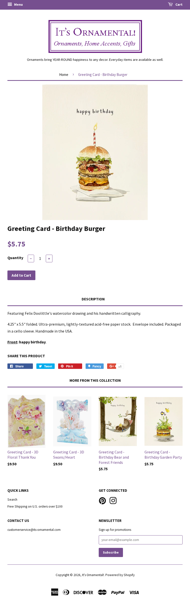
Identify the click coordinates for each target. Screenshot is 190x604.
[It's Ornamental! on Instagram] (113, 500)
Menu (18, 4)
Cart (179, 4)
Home (63, 74)
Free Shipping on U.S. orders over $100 (35, 506)
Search (12, 499)
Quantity (15, 257)
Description (93, 299)
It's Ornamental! (93, 575)
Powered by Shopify (120, 575)
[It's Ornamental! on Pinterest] (102, 500)
